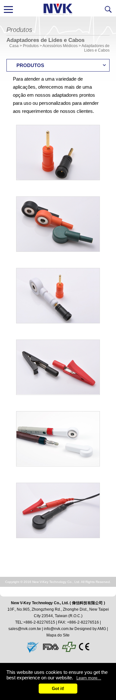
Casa (14, 46)
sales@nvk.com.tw (24, 628)
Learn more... (88, 677)
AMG (101, 628)
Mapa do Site (58, 635)
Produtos (31, 46)
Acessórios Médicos (60, 46)
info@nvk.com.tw (58, 628)
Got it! (58, 688)
